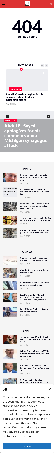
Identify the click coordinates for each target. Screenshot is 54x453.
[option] (27, 86)
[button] (49, 389)
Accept (27, 446)
